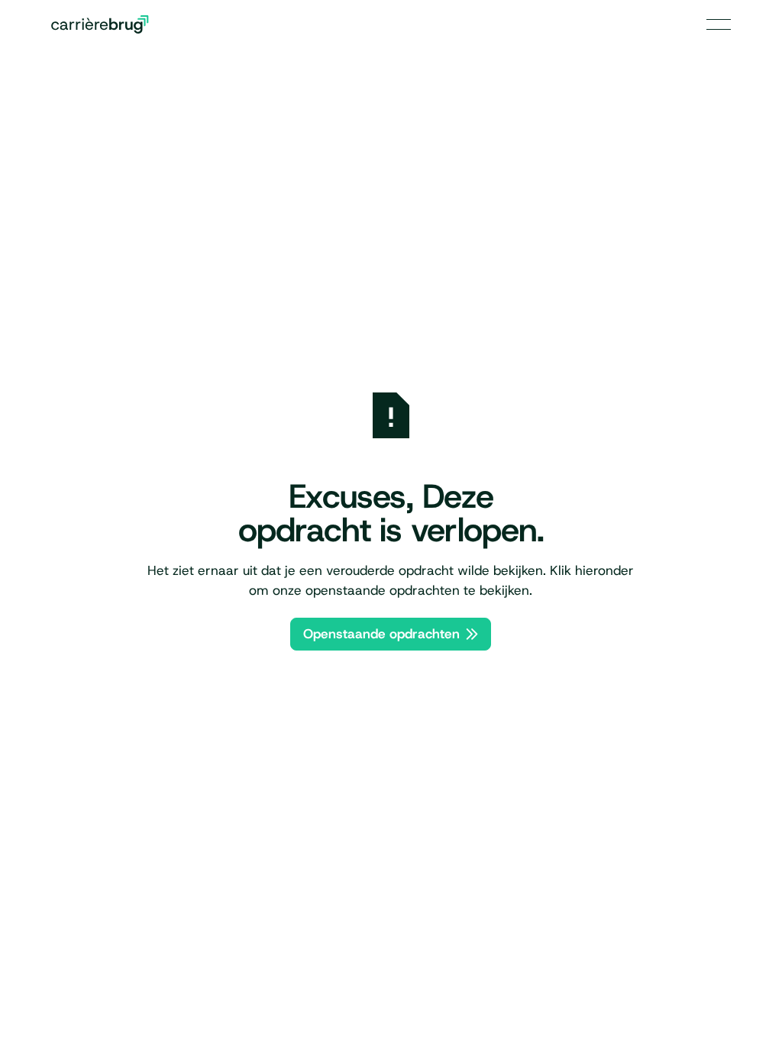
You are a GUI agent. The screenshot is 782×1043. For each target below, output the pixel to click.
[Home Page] (100, 24)
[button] (718, 24)
